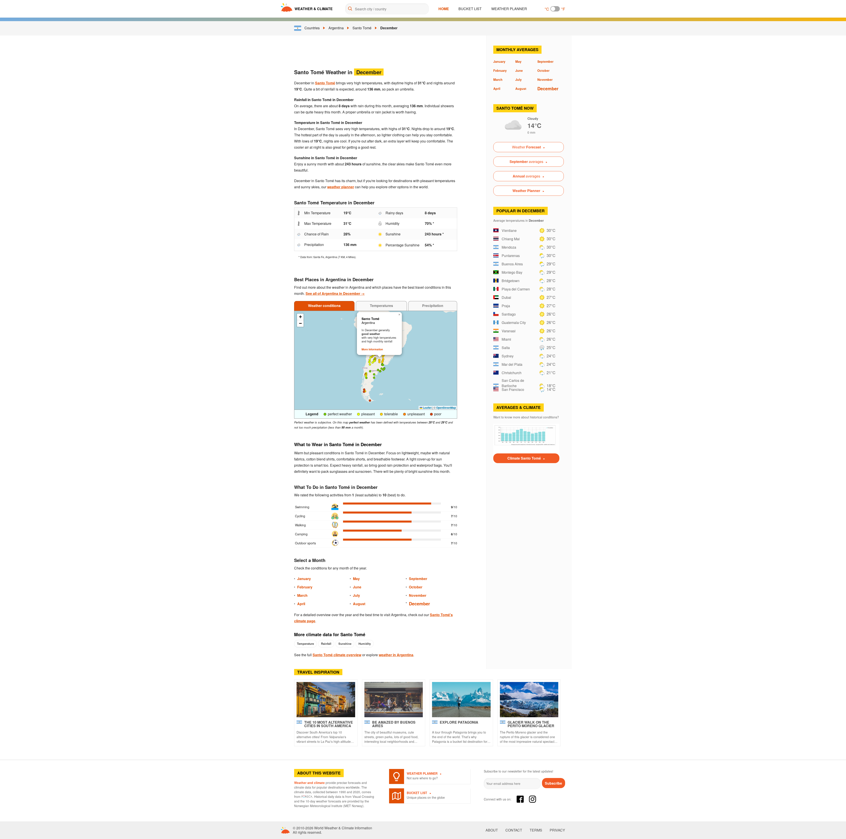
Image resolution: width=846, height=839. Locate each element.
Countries (312, 27)
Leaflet (427, 408)
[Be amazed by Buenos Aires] (393, 699)
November (417, 595)
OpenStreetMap (446, 408)
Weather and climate (309, 782)
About (492, 830)
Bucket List (470, 8)
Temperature (305, 643)
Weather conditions (324, 305)
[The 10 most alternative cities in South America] (326, 699)
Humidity (364, 643)
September (418, 578)
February (304, 587)
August (359, 603)
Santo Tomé (361, 27)
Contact (513, 830)
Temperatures (381, 305)
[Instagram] (532, 799)
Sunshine (344, 643)
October (415, 587)
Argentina (336, 27)
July (356, 595)
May (356, 578)
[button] (369, 362)
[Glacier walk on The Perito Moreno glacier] (529, 699)
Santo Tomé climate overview (337, 654)
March (302, 595)
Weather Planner (509, 8)
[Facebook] (520, 799)
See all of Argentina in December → (335, 293)
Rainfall (326, 643)
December (388, 27)
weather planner (340, 186)
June (357, 587)
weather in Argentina (396, 654)
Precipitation (432, 305)
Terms (536, 830)
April (301, 603)
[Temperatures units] (555, 8)
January (304, 578)
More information (372, 349)
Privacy (557, 830)
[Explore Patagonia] (461, 699)
